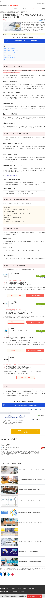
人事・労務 (7, 11)
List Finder (13, 592)
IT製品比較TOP (2, 11)
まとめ (5, 59)
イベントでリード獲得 (21, 591)
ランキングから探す (25, 8)
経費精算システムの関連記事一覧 (22, 11)
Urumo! (17, 592)
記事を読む (35, 8)
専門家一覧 (24, 588)
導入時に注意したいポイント (9, 55)
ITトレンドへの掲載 (14, 591)
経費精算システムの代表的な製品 (10, 57)
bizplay (21, 592)
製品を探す (15, 8)
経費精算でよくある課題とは (9, 48)
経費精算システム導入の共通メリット (11, 52)
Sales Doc (24, 592)
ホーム (5, 8)
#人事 (4, 20)
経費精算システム (13, 11)
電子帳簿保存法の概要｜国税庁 (12, 175)
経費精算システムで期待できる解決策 (11, 50)
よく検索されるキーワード (30, 588)
